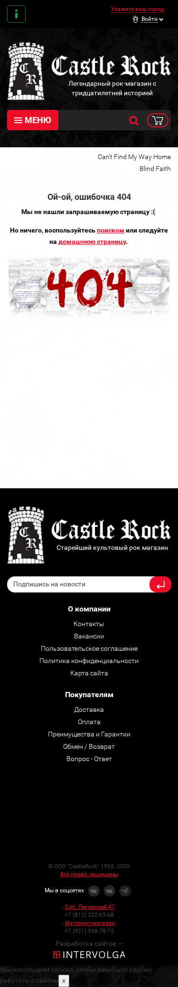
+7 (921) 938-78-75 (89, 931)
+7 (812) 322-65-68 (89, 915)
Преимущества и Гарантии (89, 734)
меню (38, 120)
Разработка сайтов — (89, 943)
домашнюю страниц (90, 241)
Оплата (89, 722)
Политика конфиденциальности (89, 660)
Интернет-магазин (90, 923)
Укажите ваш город (137, 9)
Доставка (89, 709)
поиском (110, 230)
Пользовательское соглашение (89, 648)
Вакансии (89, 636)
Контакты (16, 14)
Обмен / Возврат (89, 746)
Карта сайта (89, 673)
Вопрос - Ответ (89, 759)
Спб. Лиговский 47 (90, 907)
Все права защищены (89, 874)
